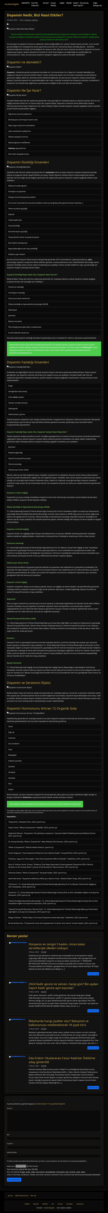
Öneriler (69, 1204)
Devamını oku (93, 974)
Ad (8, 1135)
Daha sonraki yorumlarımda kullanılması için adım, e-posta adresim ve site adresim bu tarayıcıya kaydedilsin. (48, 1161)
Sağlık (62, 3)
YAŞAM (69, 3)
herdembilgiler (12, 4)
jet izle (10, 1196)
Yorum (10, 1108)
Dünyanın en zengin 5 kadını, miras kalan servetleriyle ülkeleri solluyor (57, 946)
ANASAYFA (26, 3)
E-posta (10, 1143)
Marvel (36, 1204)
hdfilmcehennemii (21, 1196)
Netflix (27, 1204)
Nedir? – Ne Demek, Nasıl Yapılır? (81, 4)
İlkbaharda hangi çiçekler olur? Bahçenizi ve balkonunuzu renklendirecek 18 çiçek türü (59, 1023)
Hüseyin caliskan (31, 20)
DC (53, 1204)
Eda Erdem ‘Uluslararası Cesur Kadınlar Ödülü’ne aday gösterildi (62, 1060)
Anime (60, 1204)
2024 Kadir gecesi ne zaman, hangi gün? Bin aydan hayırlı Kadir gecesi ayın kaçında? (63, 986)
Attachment (11, 1166)
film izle (33, 1196)
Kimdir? (46, 3)
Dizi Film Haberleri (35, 4)
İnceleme (79, 1204)
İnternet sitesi (12, 1152)
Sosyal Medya (53, 4)
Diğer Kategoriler (97, 4)
